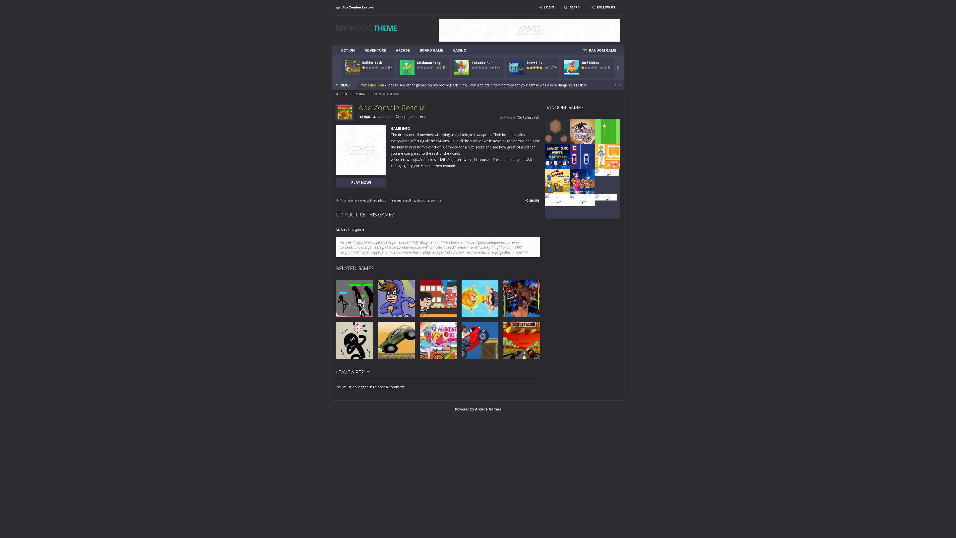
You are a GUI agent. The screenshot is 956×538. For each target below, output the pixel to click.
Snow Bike (534, 63)
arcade (360, 200)
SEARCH (576, 7)
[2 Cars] (582, 156)
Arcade (403, 50)
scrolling (409, 200)
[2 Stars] (504, 117)
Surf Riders (590, 63)
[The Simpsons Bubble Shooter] (557, 181)
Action (348, 50)
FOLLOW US (606, 7)
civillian (371, 200)
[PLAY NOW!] (352, 67)
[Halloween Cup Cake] (582, 199)
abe (351, 200)
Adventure (375, 50)
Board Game (431, 50)
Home (344, 94)
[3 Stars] (508, 117)
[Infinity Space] (557, 131)
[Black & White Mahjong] (557, 156)
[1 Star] (501, 117)
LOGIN (549, 7)
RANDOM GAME (602, 50)
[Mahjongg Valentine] (557, 199)
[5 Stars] (514, 117)
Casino (459, 50)
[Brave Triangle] (607, 131)
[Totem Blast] (607, 172)
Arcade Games (488, 409)
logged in (365, 387)
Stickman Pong (429, 63)
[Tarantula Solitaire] (582, 131)
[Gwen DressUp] (607, 156)
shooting (423, 200)
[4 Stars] (511, 117)
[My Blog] (366, 30)
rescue (397, 200)
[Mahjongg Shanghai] (582, 181)
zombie (435, 200)
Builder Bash (372, 63)
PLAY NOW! (361, 182)
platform (384, 200)
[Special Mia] (606, 197)
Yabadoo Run (482, 63)
